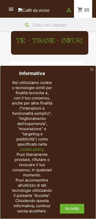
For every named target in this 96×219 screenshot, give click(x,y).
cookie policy (31, 149)
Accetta (72, 208)
